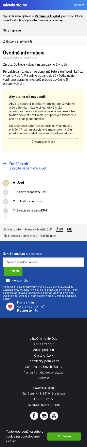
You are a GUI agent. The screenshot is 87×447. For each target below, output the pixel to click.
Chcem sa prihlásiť (43, 141)
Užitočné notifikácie (43, 338)
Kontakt (43, 378)
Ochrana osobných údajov (43, 367)
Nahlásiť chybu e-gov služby (43, 372)
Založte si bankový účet (32, 192)
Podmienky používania (43, 361)
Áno (59, 229)
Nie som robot (21, 280)
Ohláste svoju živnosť (30, 201)
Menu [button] (77, 5)
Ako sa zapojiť (43, 344)
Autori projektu (43, 350)
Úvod (20, 182)
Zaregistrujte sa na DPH (32, 210)
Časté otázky (43, 355)
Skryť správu (12, 30)
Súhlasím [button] (64, 436)
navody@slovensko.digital (59, 292)
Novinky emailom (14, 253)
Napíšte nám (48, 235)
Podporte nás (27, 310)
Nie (69, 229)
